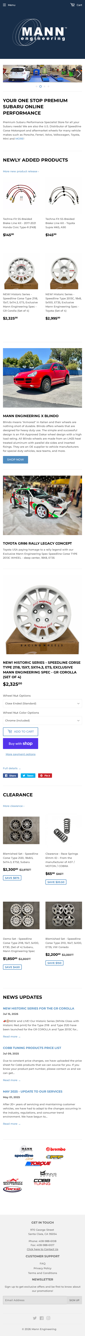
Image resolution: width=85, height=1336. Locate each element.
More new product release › (21, 171)
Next (79, 73)
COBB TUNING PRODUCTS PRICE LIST (32, 1048)
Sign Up (74, 1300)
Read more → (12, 1036)
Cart (79, 5)
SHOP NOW (15, 459)
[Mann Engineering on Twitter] (35, 1318)
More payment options (21, 754)
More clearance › (13, 805)
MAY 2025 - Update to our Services (32, 1091)
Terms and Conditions (42, 1273)
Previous (5, 73)
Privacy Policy (42, 1268)
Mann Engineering (44, 1329)
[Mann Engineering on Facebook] (42, 1318)
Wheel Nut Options (17, 695)
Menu (11, 5)
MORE (19, 138)
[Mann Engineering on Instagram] (48, 1318)
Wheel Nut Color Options (21, 712)
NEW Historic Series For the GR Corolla (38, 1008)
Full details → (12, 768)
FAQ (42, 1263)
